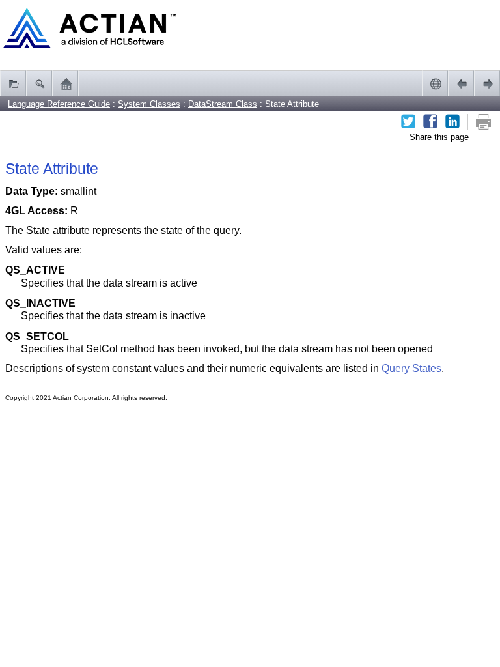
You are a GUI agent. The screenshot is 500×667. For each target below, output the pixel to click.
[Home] (65, 83)
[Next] (487, 83)
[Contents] (13, 83)
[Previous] (461, 83)
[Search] (39, 83)
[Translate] (435, 83)
